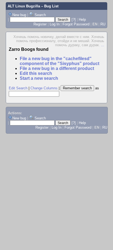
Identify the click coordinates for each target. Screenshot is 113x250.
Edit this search (36, 73)
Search (40, 15)
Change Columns (44, 88)
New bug (19, 15)
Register (40, 24)
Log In (55, 24)
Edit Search (18, 88)
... (102, 45)
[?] (74, 19)
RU (102, 24)
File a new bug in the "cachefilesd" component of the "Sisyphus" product (59, 61)
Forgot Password (76, 24)
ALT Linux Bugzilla (24, 6)
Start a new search (39, 78)
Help (82, 19)
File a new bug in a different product (57, 68)
